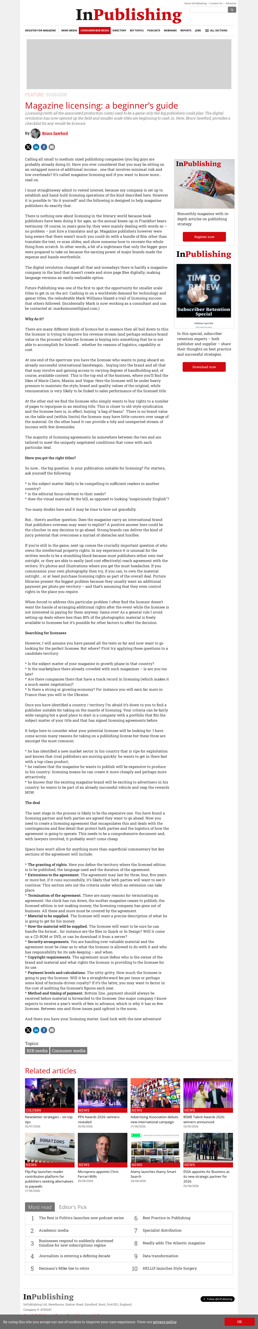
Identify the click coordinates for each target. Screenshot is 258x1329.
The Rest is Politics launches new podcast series (81, 1217)
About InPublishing (195, 3)
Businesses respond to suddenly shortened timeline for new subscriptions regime (76, 1243)
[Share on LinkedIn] (36, 147)
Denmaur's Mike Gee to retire (64, 1268)
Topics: (32, 1043)
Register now (204, 237)
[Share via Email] (52, 147)
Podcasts (153, 30)
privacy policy (164, 1322)
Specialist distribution (162, 1230)
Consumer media (69, 1050)
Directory (119, 30)
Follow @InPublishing (219, 1299)
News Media (69, 30)
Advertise (230, 3)
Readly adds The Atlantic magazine (174, 1242)
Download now (204, 367)
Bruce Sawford (55, 133)
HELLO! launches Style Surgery (170, 1268)
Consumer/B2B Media (95, 30)
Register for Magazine (40, 30)
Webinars (170, 30)
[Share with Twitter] (28, 147)
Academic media (54, 1230)
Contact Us (216, 3)
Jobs (198, 30)
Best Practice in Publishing (166, 1217)
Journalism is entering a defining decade (74, 1255)
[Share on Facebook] (44, 147)
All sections (218, 30)
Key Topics (137, 30)
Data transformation (160, 1255)
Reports (185, 30)
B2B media (37, 1050)
